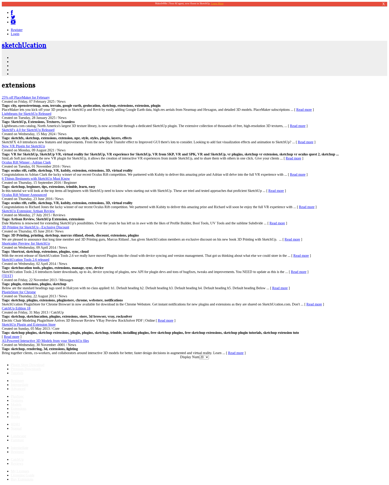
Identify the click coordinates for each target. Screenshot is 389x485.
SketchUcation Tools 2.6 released (25, 260)
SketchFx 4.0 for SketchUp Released (28, 130)
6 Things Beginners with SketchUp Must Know (36, 178)
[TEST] (7, 276)
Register (17, 30)
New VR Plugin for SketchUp (23, 146)
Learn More (217, 3)
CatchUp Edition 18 (16, 308)
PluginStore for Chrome (19, 292)
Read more (304, 110)
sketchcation (24, 46)
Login (15, 34)
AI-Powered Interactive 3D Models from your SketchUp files (45, 341)
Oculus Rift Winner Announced (24, 195)
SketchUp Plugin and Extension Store (29, 324)
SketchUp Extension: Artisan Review (28, 211)
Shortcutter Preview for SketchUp (26, 243)
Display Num (189, 357)
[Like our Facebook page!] (12, 12)
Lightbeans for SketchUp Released (26, 114)
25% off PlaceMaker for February (26, 97)
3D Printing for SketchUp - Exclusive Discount (35, 227)
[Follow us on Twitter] (13, 17)
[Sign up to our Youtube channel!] (13, 22)
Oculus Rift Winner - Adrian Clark (26, 162)
